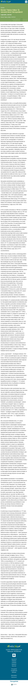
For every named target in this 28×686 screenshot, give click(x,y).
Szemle (2, 7)
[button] (26, 2)
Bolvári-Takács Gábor (6, 17)
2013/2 (13, 17)
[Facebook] (14, 655)
